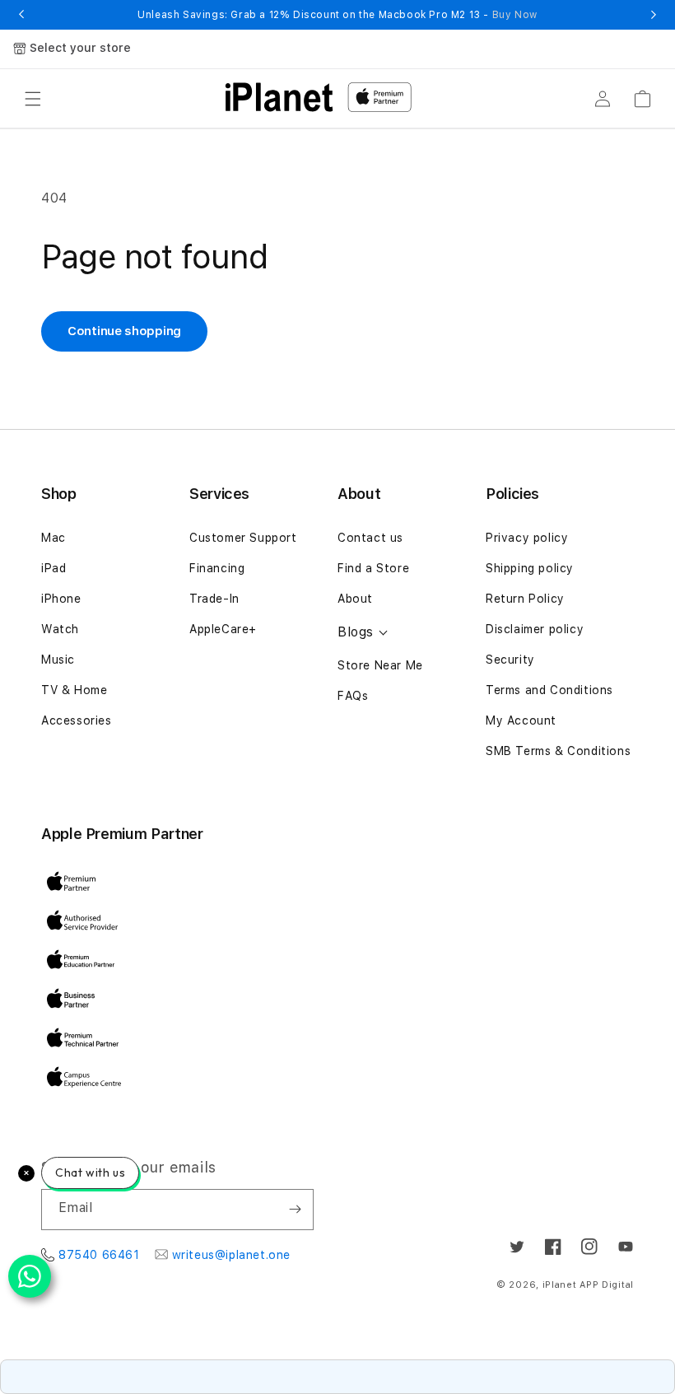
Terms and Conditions (549, 690)
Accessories (76, 720)
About (355, 598)
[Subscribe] (295, 1209)
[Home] (279, 97)
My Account (521, 720)
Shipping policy (530, 568)
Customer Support (243, 537)
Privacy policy (527, 537)
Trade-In (214, 598)
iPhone (61, 598)
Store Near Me (380, 665)
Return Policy (525, 598)
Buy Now (515, 15)
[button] (33, 99)
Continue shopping (124, 331)
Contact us (370, 537)
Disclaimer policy (535, 629)
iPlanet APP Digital (588, 1285)
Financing (216, 568)
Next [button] (653, 15)
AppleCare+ (223, 629)
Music (58, 659)
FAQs (353, 695)
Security (510, 659)
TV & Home (74, 690)
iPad (53, 568)
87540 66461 (99, 1254)
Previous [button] (21, 15)
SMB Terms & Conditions (558, 751)
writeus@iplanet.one (231, 1254)
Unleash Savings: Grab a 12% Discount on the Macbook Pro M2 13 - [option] (337, 15)
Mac (53, 537)
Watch (60, 629)
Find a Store (373, 568)
